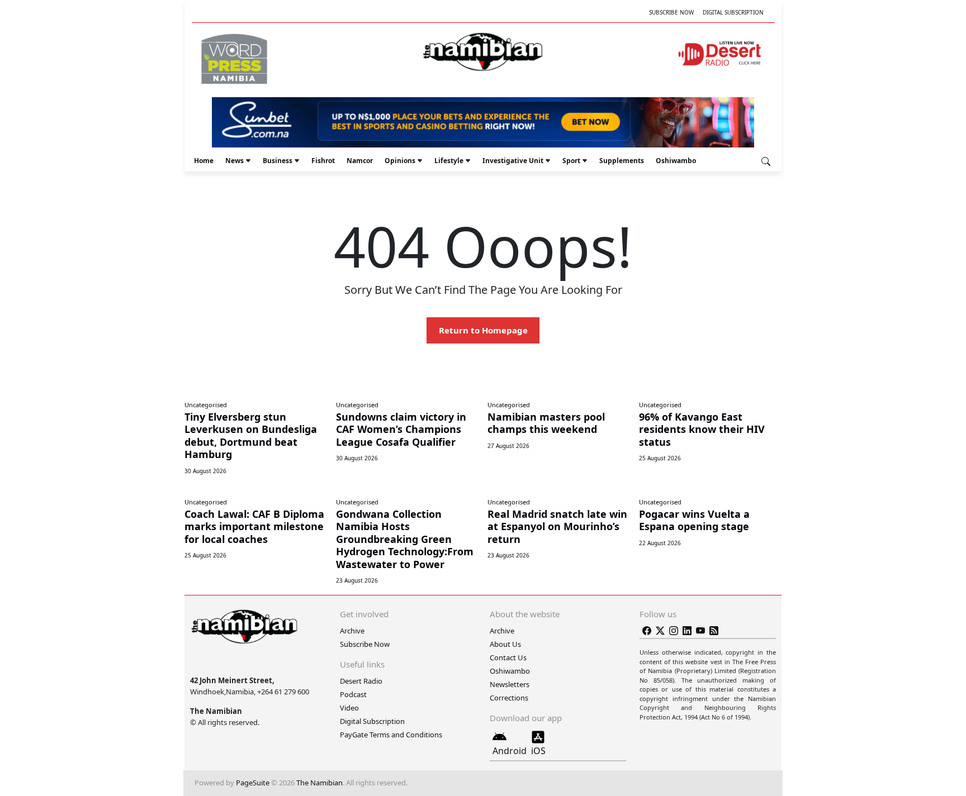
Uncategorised (205, 405)
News (234, 160)
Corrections (509, 698)
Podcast (353, 694)
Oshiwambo (676, 160)
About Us (505, 644)
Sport (571, 160)
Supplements (621, 160)
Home (204, 160)
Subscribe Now (671, 12)
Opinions (400, 160)
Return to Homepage (483, 330)
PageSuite (252, 783)
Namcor (360, 160)
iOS (538, 751)
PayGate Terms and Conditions (391, 735)
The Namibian (319, 783)
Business (277, 160)
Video (349, 708)
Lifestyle (448, 160)
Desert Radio (361, 681)
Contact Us (508, 657)
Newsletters (509, 684)
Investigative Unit (512, 160)
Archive (352, 631)
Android (510, 751)
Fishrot (323, 160)
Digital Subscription (733, 12)
